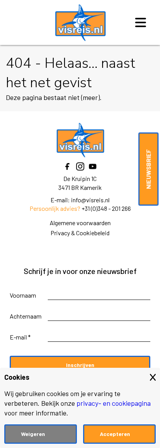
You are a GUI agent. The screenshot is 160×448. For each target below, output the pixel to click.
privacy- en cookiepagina (114, 403)
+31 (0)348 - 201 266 (106, 208)
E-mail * (20, 337)
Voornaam (23, 295)
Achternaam (26, 316)
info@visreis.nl (90, 199)
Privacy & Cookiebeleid (80, 232)
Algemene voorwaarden (80, 222)
